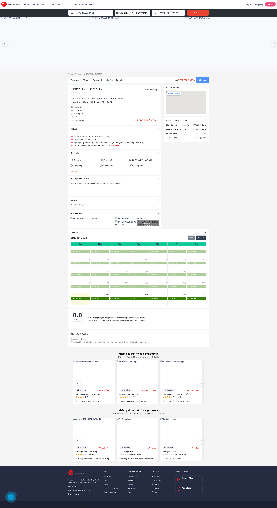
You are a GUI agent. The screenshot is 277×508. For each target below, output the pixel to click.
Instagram (157, 480)
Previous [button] (4, 43)
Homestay (131, 484)
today (191, 238)
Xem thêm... (115, 146)
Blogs (76, 4)
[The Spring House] (94, 431)
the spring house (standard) (174, 452)
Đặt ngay (202, 80)
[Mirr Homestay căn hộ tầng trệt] (137, 373)
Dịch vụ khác (87, 4)
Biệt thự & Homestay (45, 4)
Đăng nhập (258, 5)
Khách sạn (61, 4)
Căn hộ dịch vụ (29, 4)
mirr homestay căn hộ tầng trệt (132, 394)
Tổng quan (75, 80)
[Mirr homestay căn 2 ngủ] (94, 373)
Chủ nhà (270, 4)
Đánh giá (119, 80)
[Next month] (203, 238)
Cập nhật (198, 13)
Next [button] (273, 43)
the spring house (82, 452)
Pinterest (156, 484)
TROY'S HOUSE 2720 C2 (86, 89)
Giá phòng (109, 80)
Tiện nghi (86, 80)
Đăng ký (248, 5)
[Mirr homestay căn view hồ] (181, 373)
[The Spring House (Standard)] (181, 431)
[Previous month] (198, 238)
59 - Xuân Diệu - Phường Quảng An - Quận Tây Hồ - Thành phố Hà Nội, (97, 99)
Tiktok (155, 492)
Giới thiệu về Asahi (110, 492)
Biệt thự (131, 480)
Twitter (156, 488)
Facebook (156, 476)
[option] (46, 43)
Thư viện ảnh (97, 80)
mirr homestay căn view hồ (174, 394)
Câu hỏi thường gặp (111, 488)
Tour (69, 4)
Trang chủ (107, 476)
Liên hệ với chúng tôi (75, 494)
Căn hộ (106, 480)
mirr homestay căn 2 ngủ (85, 394)
